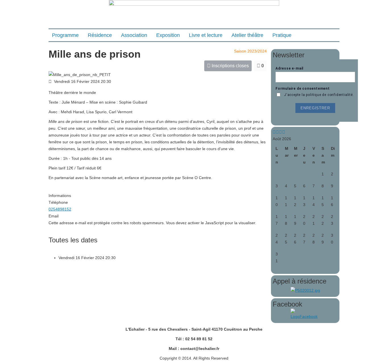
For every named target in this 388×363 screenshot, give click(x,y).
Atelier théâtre (247, 35)
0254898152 (60, 209)
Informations (60, 195)
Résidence (100, 35)
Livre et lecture (205, 35)
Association (134, 35)
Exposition (168, 35)
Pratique (281, 35)
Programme (65, 35)
